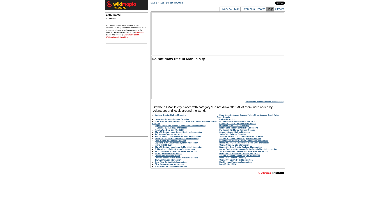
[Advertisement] (126, 89)
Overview (226, 9)
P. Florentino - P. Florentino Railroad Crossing (238, 128)
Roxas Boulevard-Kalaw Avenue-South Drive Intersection (244, 143)
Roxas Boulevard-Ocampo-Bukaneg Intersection (176, 151)
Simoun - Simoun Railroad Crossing (234, 132)
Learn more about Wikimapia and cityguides (122, 36)
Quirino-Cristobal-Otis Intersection (234, 145)
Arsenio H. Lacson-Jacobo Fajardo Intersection (239, 156)
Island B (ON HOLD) (227, 164)
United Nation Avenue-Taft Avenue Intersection (239, 153)
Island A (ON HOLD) (163, 145)
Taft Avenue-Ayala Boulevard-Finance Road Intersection (243, 151)
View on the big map (265, 102)
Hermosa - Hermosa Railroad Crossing (172, 119)
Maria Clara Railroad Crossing (232, 158)
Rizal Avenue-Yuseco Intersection (169, 164)
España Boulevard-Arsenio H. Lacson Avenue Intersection (180, 126)
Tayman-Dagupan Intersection (168, 160)
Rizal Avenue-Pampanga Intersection (235, 162)
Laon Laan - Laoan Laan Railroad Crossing (237, 124)
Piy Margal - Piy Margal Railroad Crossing (237, 130)
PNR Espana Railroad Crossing (168, 153)
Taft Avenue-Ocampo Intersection (169, 134)
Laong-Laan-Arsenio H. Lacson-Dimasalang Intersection (243, 141)
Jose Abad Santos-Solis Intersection (170, 162)
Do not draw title (174, 3)
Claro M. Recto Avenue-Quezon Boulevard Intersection (178, 132)
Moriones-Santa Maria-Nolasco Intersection (238, 121)
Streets (279, 9)
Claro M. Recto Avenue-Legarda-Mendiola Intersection (178, 147)
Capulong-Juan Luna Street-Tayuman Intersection (176, 143)
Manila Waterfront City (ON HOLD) (169, 130)
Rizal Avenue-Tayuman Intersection (170, 141)
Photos (261, 9)
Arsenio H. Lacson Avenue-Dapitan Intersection (240, 139)
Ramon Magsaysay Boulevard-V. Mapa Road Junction (178, 136)
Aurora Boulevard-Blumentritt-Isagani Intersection (177, 139)
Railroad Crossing (227, 119)
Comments (248, 9)
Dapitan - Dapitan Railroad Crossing (170, 115)
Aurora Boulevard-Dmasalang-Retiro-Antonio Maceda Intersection (248, 149)
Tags (161, 3)
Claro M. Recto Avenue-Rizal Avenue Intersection (176, 158)
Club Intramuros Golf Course (167, 156)
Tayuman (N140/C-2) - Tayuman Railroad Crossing (241, 136)
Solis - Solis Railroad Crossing (232, 134)
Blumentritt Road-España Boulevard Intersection (240, 147)
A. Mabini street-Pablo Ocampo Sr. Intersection (175, 149)
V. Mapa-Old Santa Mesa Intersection (171, 166)
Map (236, 9)
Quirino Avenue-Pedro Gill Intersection (236, 160)
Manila (154, 3)
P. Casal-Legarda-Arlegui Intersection (171, 128)
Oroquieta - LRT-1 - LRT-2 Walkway (234, 126)
